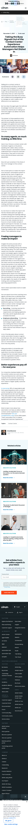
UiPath (18, 707)
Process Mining (19, 644)
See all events (18, 711)
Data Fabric (18, 621)
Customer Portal (6, 703)
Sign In (20, 612)
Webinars (17, 680)
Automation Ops (6, 653)
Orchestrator (18, 640)
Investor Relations (6, 771)
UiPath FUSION (18, 693)
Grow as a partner (7, 738)
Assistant (4, 647)
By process (5, 670)
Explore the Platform (7, 621)
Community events (7, 716)
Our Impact (5, 781)
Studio (16, 650)
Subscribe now (9, 592)
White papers (18, 677)
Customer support (7, 628)
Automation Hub (6, 650)
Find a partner (5, 731)
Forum (3, 709)
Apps (3, 644)
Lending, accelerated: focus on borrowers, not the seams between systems (14, 473)
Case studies (18, 673)
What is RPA (5, 692)
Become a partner (7, 734)
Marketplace (18, 634)
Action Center (5, 634)
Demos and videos (20, 686)
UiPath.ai (4, 758)
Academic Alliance (7, 685)
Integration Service (20, 628)
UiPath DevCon (19, 704)
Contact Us (10, 612)
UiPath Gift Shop (6, 784)
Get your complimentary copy (9, 414)
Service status (6, 719)
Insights (17, 624)
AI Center (4, 641)
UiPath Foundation (7, 787)
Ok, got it (8, 821)
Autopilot (4, 657)
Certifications (5, 688)
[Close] (26, 801)
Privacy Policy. (7, 587)
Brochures (17, 683)
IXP (15, 631)
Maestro (17, 637)
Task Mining (18, 654)
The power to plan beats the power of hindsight (14, 506)
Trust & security (6, 774)
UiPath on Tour (19, 701)
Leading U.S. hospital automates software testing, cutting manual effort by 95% (13, 538)
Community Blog (6, 713)
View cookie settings (11, 824)
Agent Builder (5, 637)
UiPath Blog (18, 667)
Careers (4, 761)
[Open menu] (26, 8)
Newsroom (5, 768)
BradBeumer (15, 55)
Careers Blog (5, 765)
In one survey (5, 388)
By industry (5, 667)
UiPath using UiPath (7, 777)
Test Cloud (18, 657)
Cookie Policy (12, 818)
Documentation (6, 706)
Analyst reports (19, 670)
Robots (17, 647)
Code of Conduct (6, 790)
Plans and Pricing (6, 624)
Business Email (5, 574)
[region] (14, 814)
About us (4, 755)
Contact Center (12, 423)
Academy (4, 682)
